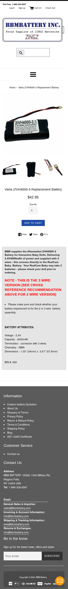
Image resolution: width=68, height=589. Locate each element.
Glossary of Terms (17, 412)
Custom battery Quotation (22, 404)
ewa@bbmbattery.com (16, 524)
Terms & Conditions (18, 424)
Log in (12, 7)
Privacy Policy (15, 416)
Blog (9, 432)
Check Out (50, 7)
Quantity (33, 204)
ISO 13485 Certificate (19, 436)
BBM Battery (41, 577)
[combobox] (34, 52)
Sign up (22, 7)
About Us (12, 408)
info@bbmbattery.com (16, 516)
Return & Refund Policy (20, 420)
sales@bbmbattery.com (17, 508)
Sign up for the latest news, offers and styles (29, 547)
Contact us (13, 454)
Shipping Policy (16, 428)
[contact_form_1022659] (59, 580)
